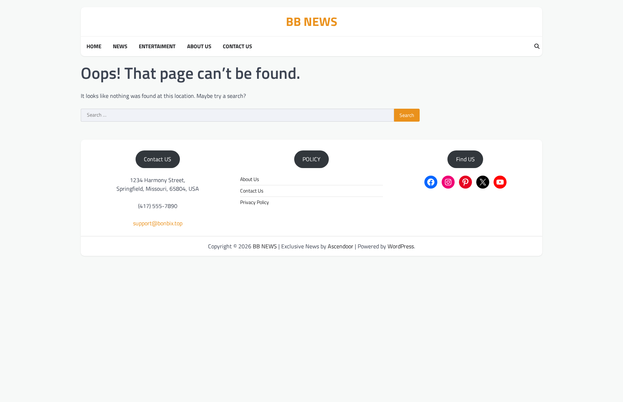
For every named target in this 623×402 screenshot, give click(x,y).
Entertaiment (157, 46)
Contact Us (237, 46)
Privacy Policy (254, 202)
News (120, 46)
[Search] (536, 46)
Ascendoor (340, 246)
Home (94, 46)
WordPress (401, 246)
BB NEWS (311, 21)
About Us (199, 46)
